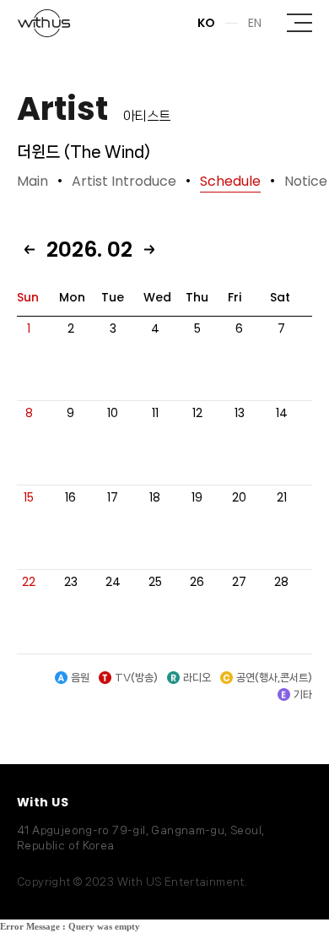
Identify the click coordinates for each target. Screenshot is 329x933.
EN (255, 22)
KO (206, 22)
